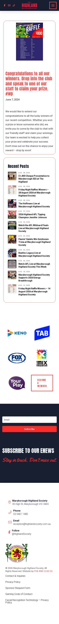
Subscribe (29, 429)
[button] (53, 5)
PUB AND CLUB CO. (43, 571)
